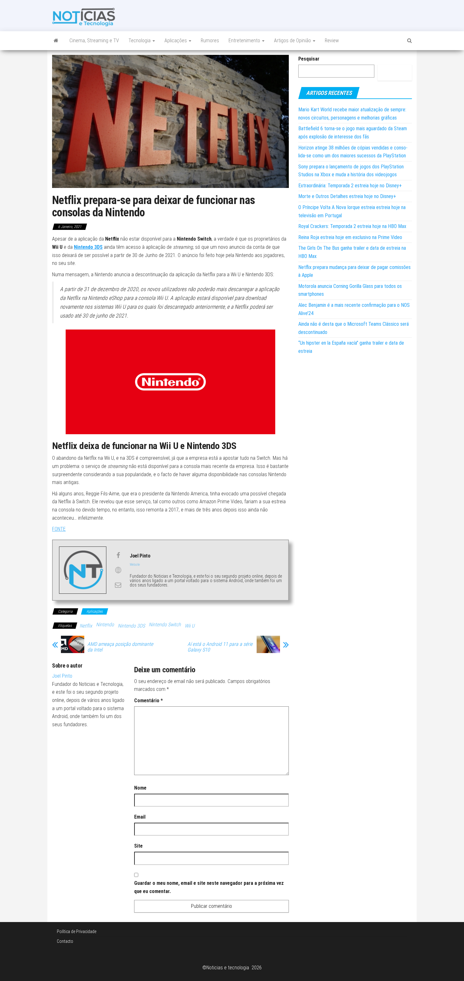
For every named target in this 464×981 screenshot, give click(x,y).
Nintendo (105, 625)
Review (332, 41)
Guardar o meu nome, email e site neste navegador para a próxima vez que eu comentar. (209, 887)
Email (140, 817)
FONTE (59, 529)
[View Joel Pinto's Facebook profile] (118, 555)
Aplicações (176, 41)
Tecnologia (140, 41)
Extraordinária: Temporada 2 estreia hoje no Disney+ (350, 186)
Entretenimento (245, 41)
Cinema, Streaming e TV (94, 41)
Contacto (65, 941)
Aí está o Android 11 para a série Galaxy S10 (220, 647)
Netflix (86, 626)
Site (138, 846)
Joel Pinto (62, 676)
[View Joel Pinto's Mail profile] (118, 585)
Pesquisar (308, 59)
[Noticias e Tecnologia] (56, 40)
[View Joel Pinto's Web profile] (118, 570)
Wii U (189, 626)
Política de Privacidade (76, 931)
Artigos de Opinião (293, 41)
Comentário (148, 701)
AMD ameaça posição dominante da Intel (120, 647)
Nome (140, 788)
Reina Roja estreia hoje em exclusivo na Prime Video (350, 237)
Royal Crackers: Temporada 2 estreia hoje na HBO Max (352, 226)
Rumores (210, 41)
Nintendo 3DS (131, 626)
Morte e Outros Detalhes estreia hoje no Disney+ (347, 196)
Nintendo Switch (165, 625)
